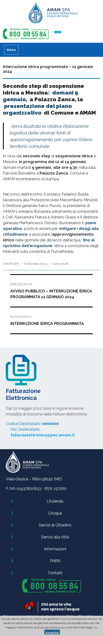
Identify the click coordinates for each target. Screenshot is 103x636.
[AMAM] (51, 14)
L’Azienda (55, 501)
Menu (11, 50)
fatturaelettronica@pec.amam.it (43, 435)
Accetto (52, 632)
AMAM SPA (11, 263)
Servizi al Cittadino (55, 525)
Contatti (55, 573)
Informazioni (55, 549)
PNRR (55, 561)
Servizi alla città (55, 537)
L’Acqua (55, 513)
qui (95, 627)
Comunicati (60, 263)
